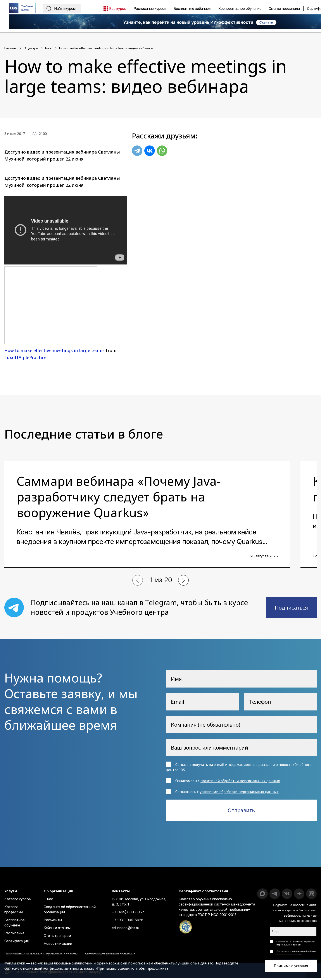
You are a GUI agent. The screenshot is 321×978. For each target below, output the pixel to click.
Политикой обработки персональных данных (295, 943)
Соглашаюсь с (296, 952)
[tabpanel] (147, 514)
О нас (48, 899)
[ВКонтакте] (149, 150)
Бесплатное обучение (14, 922)
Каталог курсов (17, 899)
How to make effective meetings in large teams (54, 350)
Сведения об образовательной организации (70, 909)
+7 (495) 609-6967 (128, 912)
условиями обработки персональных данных (239, 791)
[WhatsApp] (162, 150)
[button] (137, 580)
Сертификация (16, 941)
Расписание (14, 933)
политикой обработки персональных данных (240, 780)
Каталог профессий (13, 909)
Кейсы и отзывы (57, 928)
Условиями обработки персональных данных (296, 952)
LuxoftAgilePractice (25, 357)
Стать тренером (57, 935)
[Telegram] (137, 150)
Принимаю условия (291, 965)
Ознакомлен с (295, 943)
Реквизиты (53, 920)
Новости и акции (58, 943)
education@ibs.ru (125, 928)
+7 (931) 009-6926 (127, 920)
